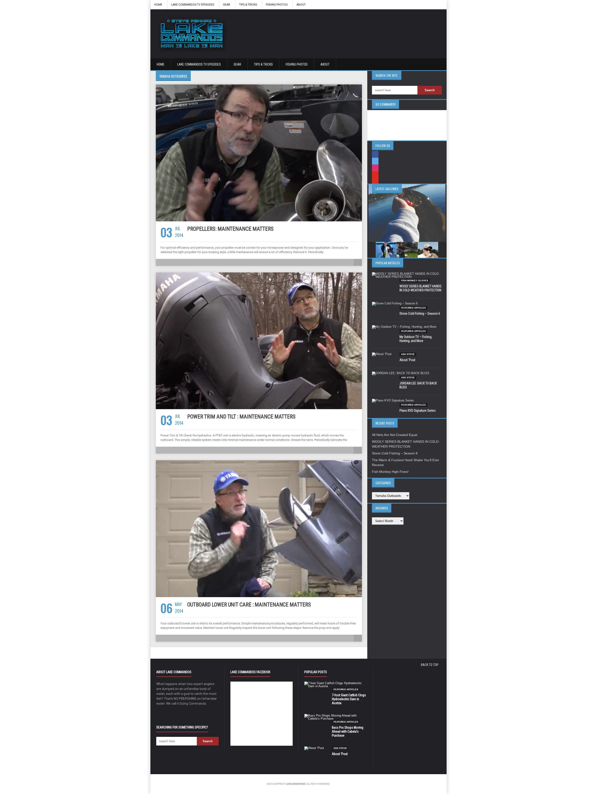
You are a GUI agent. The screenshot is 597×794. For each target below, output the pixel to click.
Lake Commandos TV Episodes (192, 4)
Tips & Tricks (248, 4)
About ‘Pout (407, 360)
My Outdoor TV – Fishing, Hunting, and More (415, 339)
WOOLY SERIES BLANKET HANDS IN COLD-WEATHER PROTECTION (420, 288)
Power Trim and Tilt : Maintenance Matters (241, 417)
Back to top (429, 665)
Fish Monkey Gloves (414, 280)
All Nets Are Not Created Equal (394, 435)
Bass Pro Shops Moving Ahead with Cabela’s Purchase (347, 731)
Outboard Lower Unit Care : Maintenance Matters (249, 605)
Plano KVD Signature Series (417, 410)
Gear (226, 4)
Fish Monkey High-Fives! (390, 472)
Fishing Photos (277, 4)
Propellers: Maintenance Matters (230, 229)
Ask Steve (408, 354)
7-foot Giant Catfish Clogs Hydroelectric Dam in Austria (349, 699)
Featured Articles (413, 307)
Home (158, 4)
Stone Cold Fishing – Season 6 (419, 313)
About (301, 4)
